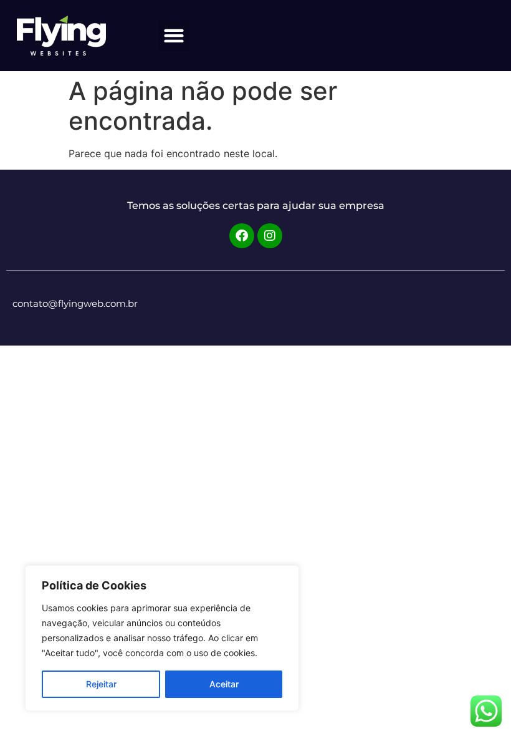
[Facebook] (241, 235)
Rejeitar (101, 684)
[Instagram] (269, 235)
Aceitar (224, 684)
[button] (173, 35)
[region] (162, 638)
